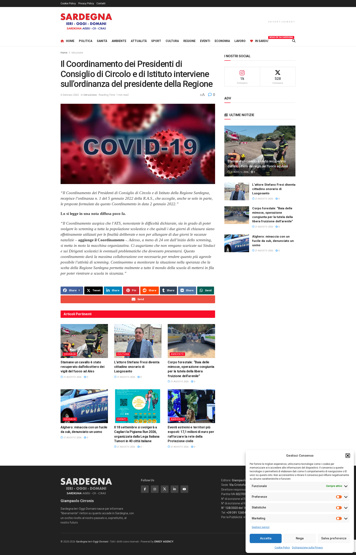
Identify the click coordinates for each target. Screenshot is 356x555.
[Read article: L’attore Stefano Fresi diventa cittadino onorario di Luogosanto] (138, 341)
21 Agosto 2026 (72, 377)
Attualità (139, 41)
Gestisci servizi (260, 527)
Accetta (266, 538)
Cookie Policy (282, 547)
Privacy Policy (86, 3)
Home (70, 41)
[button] (348, 456)
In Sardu (261, 40)
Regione (189, 41)
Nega (300, 538)
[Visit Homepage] (86, 21)
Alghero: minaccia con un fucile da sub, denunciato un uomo (273, 241)
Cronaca (70, 354)
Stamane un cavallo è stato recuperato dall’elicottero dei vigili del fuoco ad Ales (82, 366)
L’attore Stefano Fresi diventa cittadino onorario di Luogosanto (136, 366)
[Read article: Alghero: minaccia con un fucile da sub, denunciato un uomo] (84, 406)
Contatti (100, 3)
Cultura (172, 41)
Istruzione (77, 52)
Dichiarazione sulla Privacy (307, 547)
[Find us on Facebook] (145, 489)
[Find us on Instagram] (155, 489)
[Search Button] (293, 41)
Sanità (102, 41)
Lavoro (240, 41)
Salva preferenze (334, 538)
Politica (85, 41)
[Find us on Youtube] (184, 489)
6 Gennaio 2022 (70, 94)
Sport (156, 41)
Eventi (205, 41)
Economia (222, 41)
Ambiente (119, 41)
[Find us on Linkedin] (174, 489)
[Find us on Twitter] (165, 489)
